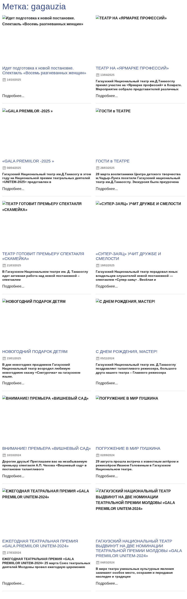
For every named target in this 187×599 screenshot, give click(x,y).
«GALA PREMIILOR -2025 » (28, 161)
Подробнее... (13, 96)
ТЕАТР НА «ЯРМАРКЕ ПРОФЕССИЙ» (132, 68)
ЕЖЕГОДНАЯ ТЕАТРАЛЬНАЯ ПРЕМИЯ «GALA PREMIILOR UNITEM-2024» (40, 543)
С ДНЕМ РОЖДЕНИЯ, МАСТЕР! (126, 351)
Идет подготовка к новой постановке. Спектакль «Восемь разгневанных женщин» (44, 70)
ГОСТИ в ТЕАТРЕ (113, 161)
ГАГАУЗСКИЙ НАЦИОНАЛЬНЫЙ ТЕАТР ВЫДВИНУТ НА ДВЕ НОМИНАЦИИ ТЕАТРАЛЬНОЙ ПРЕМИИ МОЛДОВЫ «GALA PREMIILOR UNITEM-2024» (139, 548)
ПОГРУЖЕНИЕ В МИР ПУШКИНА (128, 448)
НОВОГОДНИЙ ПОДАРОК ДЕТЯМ (35, 351)
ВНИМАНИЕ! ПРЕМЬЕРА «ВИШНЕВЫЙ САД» (46, 448)
